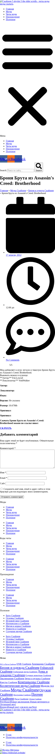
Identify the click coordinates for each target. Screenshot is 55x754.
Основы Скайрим (15, 618)
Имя (3, 472)
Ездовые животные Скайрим (38, 675)
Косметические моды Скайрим (20, 685)
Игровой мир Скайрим (17, 621)
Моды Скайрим (18, 190)
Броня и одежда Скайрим (41, 190)
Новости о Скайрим (16, 628)
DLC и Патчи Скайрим (8, 664)
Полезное (10, 19)
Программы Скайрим (22, 695)
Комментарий (8, 448)
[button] (27, 80)
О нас (9, 734)
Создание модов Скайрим (19, 631)
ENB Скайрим (24, 664)
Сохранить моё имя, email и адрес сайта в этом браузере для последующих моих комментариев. (25, 490)
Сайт (2, 483)
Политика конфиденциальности (22, 737)
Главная (10, 9)
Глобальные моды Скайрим (25, 672)
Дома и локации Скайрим (24, 673)
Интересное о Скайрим (17, 623)
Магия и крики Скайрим (18, 626)
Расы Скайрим (21, 699)
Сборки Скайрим (35, 699)
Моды (9, 11)
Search (3, 170)
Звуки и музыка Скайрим (37, 678)
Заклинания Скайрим (12, 678)
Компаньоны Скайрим (34, 682)
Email (3, 478)
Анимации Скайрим (43, 663)
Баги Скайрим (13, 615)
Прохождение (13, 17)
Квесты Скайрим (8, 682)
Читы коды (11, 14)
